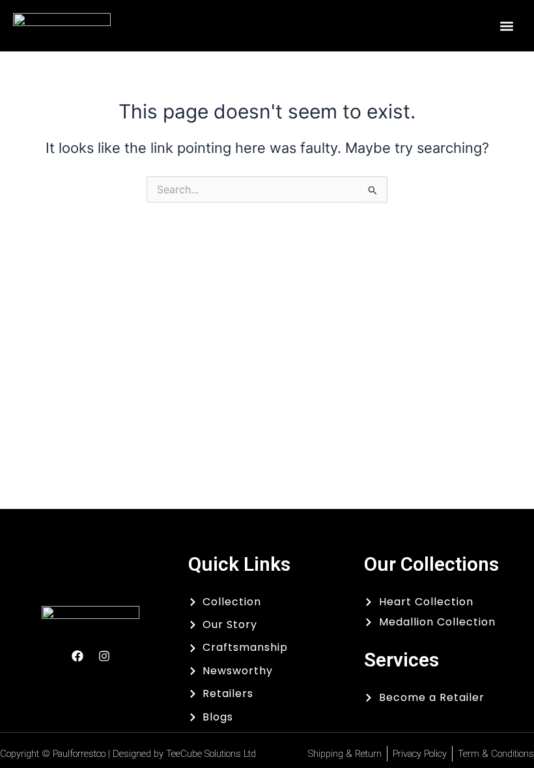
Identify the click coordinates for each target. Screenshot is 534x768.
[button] (506, 25)
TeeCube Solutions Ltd (211, 754)
